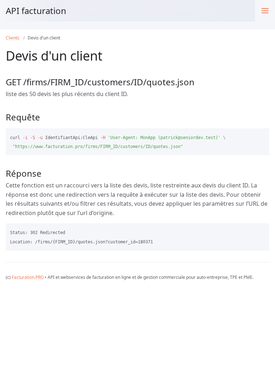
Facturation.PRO (28, 277)
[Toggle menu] (265, 11)
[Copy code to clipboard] (260, 136)
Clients (13, 38)
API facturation (36, 10)
